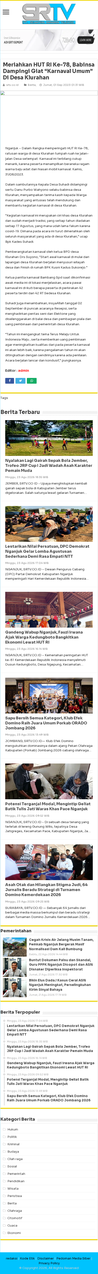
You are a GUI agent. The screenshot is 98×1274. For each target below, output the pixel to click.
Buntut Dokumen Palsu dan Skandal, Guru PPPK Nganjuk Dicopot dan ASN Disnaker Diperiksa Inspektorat (61, 964)
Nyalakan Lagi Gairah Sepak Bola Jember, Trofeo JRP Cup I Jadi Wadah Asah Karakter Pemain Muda (48, 465)
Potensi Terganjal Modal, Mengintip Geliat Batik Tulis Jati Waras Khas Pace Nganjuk (48, 806)
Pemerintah (16, 1174)
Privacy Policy (49, 1263)
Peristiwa (14, 1196)
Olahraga (14, 1211)
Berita (32, 85)
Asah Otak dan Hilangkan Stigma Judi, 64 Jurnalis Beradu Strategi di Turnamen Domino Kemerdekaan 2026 (46, 889)
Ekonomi (14, 1233)
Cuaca (12, 1225)
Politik (12, 1137)
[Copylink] (43, 381)
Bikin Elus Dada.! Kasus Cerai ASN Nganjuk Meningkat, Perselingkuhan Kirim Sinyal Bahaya (60, 984)
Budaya (13, 1152)
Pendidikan (15, 1181)
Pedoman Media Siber (73, 1258)
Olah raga (15, 1159)
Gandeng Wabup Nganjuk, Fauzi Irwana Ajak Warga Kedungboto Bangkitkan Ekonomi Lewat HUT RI (44, 637)
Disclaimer (45, 1258)
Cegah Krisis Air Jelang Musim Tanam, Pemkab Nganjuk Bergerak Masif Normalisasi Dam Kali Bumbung (61, 944)
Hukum (12, 1129)
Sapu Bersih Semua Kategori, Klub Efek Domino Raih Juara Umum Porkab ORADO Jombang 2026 (46, 723)
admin (23, 370)
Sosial (12, 1166)
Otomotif (14, 1218)
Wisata (13, 1188)
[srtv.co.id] (49, 13)
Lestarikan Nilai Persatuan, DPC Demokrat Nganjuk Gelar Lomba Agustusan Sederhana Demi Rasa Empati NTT (47, 551)
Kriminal (13, 1144)
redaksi (11, 1258)
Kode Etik (27, 1258)
